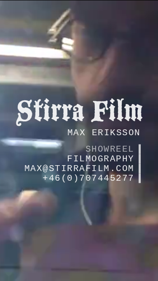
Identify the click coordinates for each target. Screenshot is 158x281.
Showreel (110, 149)
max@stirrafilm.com (79, 168)
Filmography (100, 158)
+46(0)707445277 (88, 178)
